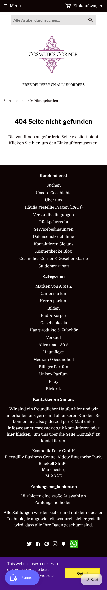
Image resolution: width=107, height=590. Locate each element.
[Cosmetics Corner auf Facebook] (38, 544)
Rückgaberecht (53, 222)
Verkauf (53, 337)
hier (36, 143)
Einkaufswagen (87, 6)
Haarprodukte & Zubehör (54, 330)
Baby (53, 381)
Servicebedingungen (53, 229)
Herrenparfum (54, 301)
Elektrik (53, 389)
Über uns (53, 200)
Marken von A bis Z (53, 286)
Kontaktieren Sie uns (53, 244)
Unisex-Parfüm (53, 374)
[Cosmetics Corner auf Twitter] (29, 544)
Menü (15, 6)
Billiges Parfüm (53, 367)
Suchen (53, 185)
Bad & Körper (53, 315)
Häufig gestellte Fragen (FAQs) (54, 207)
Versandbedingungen (53, 215)
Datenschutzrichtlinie (53, 236)
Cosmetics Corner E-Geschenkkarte (53, 258)
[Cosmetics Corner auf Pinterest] (46, 544)
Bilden (53, 308)
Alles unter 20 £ (53, 345)
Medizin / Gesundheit (53, 359)
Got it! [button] (82, 573)
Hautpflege (53, 352)
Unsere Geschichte (54, 193)
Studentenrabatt (53, 266)
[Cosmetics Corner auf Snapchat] (63, 544)
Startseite (11, 101)
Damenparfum (53, 293)
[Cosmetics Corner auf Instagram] (55, 544)
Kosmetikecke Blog (53, 251)
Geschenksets (53, 323)
